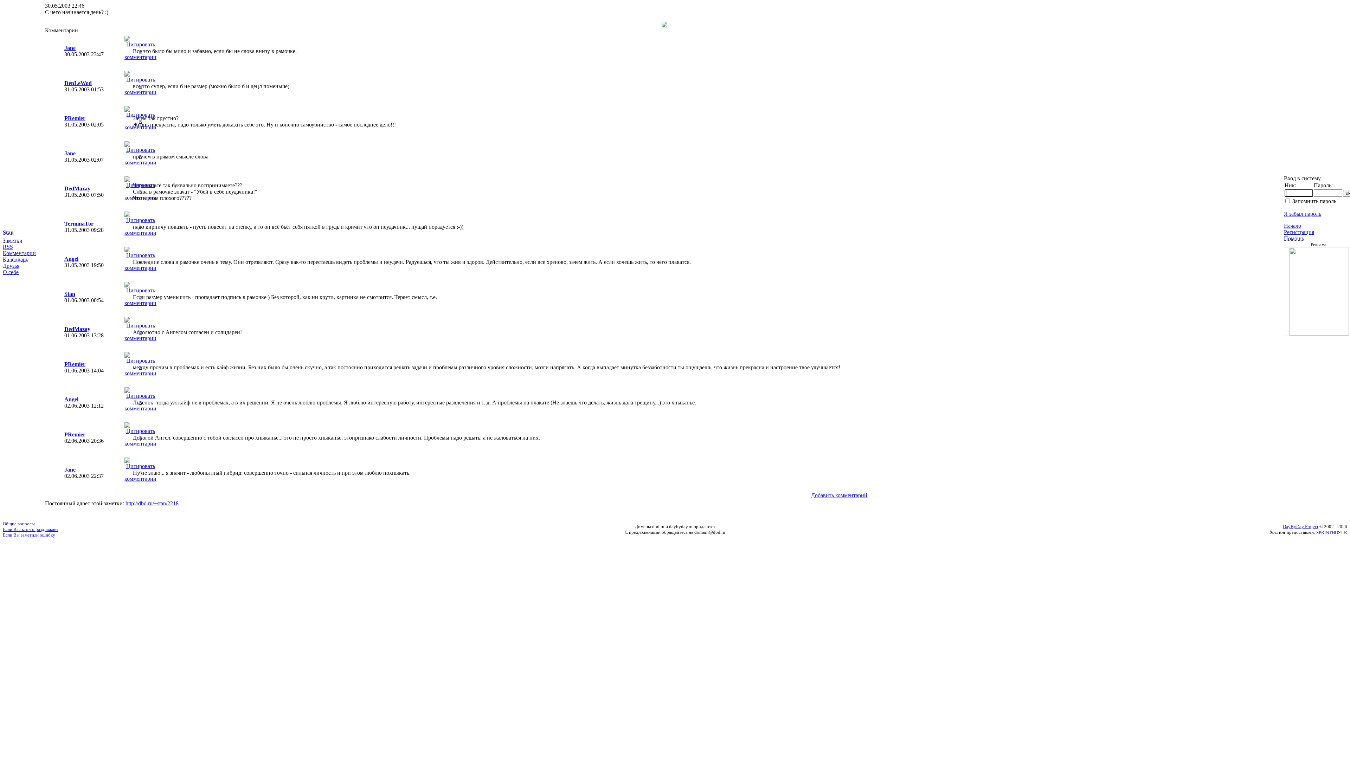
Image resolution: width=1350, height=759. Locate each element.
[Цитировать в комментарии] (140, 57)
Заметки (12, 241)
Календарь (15, 259)
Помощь (1294, 238)
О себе (11, 272)
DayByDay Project (1300, 526)
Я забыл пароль (1302, 214)
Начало (1292, 226)
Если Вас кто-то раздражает (30, 529)
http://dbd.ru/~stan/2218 (152, 503)
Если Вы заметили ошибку (29, 535)
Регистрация (1299, 232)
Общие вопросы (19, 523)
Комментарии (19, 253)
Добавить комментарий (839, 495)
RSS (8, 247)
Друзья (11, 266)
